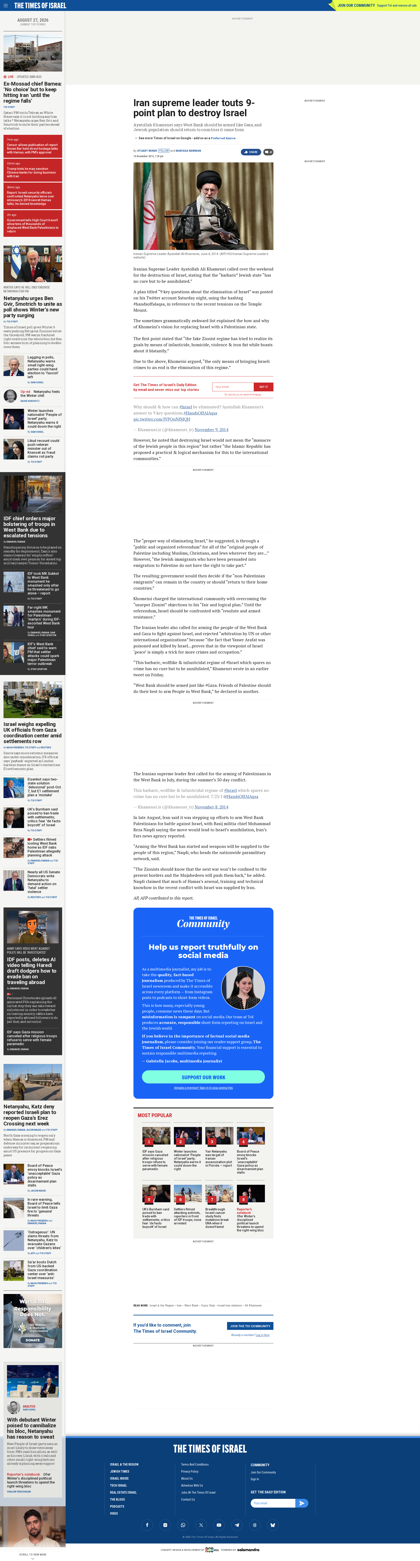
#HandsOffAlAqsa (200, 413)
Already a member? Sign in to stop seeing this (203, 1088)
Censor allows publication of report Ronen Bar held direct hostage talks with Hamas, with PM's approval (32, 148)
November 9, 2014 (211, 429)
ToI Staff (9, 107)
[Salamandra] (248, 1549)
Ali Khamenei (253, 1305)
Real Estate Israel (123, 1492)
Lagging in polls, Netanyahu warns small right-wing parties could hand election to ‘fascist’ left (43, 367)
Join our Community (356, 5)
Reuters (46, 747)
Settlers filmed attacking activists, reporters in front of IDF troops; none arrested (187, 1216)
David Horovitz (30, 401)
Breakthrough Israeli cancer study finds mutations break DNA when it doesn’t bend (217, 1218)
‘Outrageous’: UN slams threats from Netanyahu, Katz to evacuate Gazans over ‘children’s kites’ (44, 1240)
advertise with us (192, 1485)
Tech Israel (118, 1485)
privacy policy (189, 1471)
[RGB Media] (213, 1549)
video (114, 1513)
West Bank (191, 1305)
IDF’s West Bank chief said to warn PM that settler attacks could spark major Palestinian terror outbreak (43, 654)
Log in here (263, 1335)
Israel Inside (119, 1478)
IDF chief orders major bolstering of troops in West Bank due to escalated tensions (29, 527)
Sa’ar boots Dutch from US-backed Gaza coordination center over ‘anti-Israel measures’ (42, 1270)
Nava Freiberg (15, 747)
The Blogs (117, 1499)
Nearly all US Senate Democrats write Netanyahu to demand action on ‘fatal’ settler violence (44, 882)
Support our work (203, 1077)
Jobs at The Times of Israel (198, 1492)
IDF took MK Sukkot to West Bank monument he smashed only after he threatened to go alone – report (43, 583)
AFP (33, 1253)
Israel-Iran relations (230, 1305)
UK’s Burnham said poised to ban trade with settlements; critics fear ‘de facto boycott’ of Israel (156, 1218)
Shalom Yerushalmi (19, 1492)
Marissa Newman (188, 150)
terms (258, 394)
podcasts (117, 1506)
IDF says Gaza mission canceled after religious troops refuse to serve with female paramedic (155, 1160)
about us (187, 1478)
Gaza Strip (208, 1305)
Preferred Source (223, 138)
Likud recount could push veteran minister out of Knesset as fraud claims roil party (43, 449)
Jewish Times (119, 1471)
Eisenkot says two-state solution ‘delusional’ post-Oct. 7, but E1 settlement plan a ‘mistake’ (45, 787)
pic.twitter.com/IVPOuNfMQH (161, 419)
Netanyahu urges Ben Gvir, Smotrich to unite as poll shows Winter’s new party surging (33, 306)
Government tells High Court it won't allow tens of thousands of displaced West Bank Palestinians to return (33, 225)
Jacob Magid (33, 1130)
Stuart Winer (147, 150)
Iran (179, 1305)
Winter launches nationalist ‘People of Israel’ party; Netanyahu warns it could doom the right (187, 1160)
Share (253, 152)
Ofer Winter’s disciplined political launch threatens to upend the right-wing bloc (250, 1221)
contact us (188, 1499)
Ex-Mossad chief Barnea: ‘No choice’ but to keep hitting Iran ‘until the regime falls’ (33, 92)
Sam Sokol (37, 382)
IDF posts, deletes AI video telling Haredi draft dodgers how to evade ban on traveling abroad (31, 971)
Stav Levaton (48, 635)
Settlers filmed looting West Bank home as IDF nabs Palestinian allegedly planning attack (44, 847)
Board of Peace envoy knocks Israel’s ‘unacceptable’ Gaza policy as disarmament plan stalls (250, 1162)
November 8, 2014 (211, 807)
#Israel (185, 407)
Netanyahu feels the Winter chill (40, 394)
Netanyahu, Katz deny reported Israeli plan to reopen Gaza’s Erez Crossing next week (30, 1115)
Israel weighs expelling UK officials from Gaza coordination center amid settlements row (33, 732)
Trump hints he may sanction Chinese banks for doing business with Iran (31, 172)
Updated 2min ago (29, 77)
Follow (164, 150)
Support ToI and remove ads (397, 5)
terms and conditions (195, 1464)
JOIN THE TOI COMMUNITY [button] (250, 1326)
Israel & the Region (162, 1305)
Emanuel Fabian (16, 542)
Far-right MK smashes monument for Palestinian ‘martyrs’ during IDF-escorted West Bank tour (44, 617)
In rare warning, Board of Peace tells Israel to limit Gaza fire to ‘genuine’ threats (44, 1207)
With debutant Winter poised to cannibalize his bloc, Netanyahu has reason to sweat (31, 1428)
